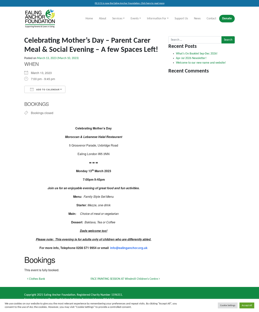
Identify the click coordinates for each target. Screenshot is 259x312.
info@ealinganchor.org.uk (129, 248)
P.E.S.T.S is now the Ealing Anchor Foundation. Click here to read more (129, 3)
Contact (211, 18)
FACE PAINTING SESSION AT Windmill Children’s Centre (125, 278)
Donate (227, 18)
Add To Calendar (47, 89)
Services (117, 18)
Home (89, 18)
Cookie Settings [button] (227, 305)
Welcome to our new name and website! (201, 62)
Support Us (181, 18)
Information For (156, 18)
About (102, 18)
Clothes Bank (36, 278)
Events (135, 18)
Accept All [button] (247, 305)
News (197, 18)
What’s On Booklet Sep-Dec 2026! (196, 53)
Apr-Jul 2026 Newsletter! (191, 58)
